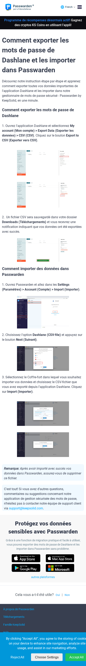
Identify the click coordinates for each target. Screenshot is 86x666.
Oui (58, 595)
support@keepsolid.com (26, 508)
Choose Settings (47, 657)
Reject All (17, 657)
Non (67, 595)
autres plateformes (43, 577)
